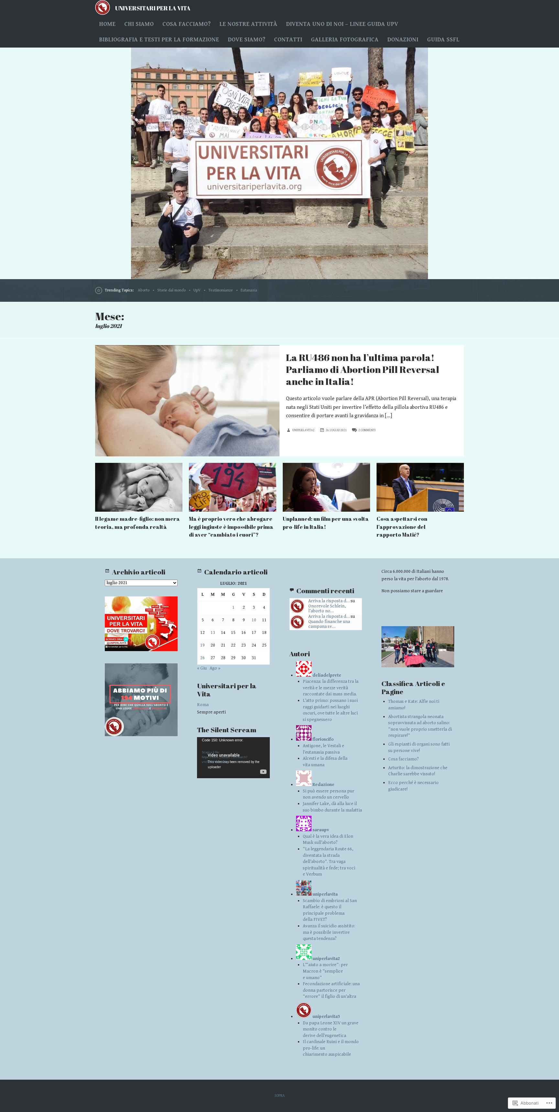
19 (202, 645)
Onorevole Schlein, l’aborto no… (327, 609)
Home (107, 24)
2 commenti (367, 430)
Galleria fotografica (344, 39)
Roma (203, 704)
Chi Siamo (139, 24)
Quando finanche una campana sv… (329, 624)
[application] (233, 757)
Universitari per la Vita (153, 8)
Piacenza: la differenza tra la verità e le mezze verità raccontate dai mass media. (330, 688)
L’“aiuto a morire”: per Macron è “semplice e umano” (325, 971)
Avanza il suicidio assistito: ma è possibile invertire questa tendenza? (329, 932)
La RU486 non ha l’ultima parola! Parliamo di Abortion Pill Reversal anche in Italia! (362, 369)
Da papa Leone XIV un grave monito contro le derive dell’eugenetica (330, 1029)
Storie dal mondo (171, 290)
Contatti (288, 39)
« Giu (202, 668)
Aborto (143, 290)
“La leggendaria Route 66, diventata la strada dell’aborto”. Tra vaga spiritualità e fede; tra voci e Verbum (329, 861)
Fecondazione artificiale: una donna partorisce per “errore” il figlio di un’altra (331, 990)
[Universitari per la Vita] (279, 163)
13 (213, 632)
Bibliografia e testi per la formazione (159, 39)
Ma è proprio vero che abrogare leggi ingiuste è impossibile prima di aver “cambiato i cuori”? (231, 526)
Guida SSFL (443, 39)
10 (254, 620)
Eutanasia (249, 290)
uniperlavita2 (303, 430)
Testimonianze (220, 290)
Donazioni (402, 39)
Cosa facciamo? (186, 24)
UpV (197, 290)
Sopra (280, 1096)
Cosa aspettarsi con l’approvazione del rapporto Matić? (402, 526)
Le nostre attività (248, 24)
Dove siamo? (246, 39)
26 (202, 657)
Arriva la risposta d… (329, 601)
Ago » (215, 668)
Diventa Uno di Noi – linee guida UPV (342, 24)
